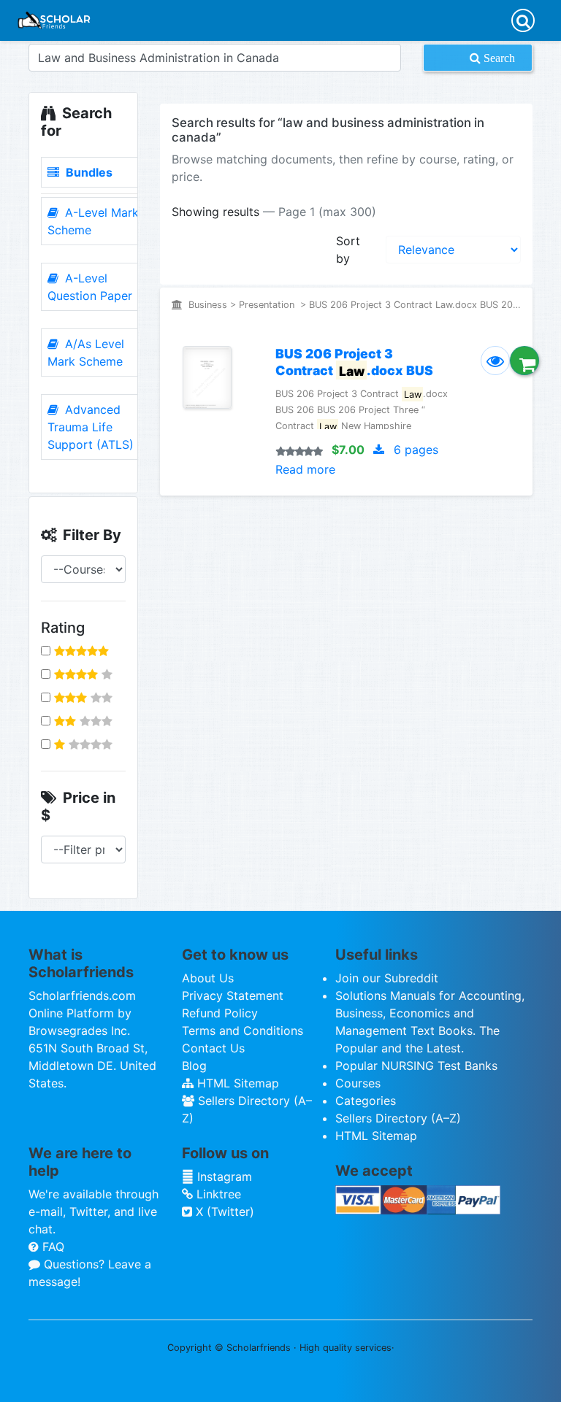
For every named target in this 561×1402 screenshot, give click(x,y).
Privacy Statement (232, 995)
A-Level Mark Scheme (93, 221)
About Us (208, 978)
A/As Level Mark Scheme (85, 352)
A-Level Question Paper (89, 287)
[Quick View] (495, 360)
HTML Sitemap (236, 1083)
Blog (194, 1065)
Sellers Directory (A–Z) (398, 1118)
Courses (358, 1083)
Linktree (217, 1194)
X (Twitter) (223, 1211)
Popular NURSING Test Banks (416, 1065)
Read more (305, 469)
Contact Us (213, 1048)
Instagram (223, 1176)
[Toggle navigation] (523, 20)
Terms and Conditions (242, 1030)
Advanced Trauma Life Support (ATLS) (90, 427)
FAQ (51, 1246)
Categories (365, 1100)
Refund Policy (220, 1013)
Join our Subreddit (386, 978)
